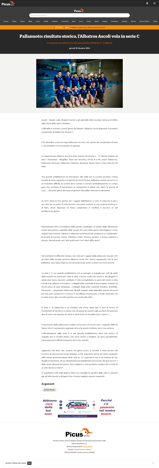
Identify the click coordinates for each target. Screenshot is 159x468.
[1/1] (79, 83)
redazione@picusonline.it (82, 449)
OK (29, 463)
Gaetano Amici (87, 446)
